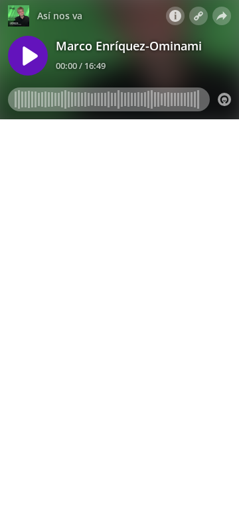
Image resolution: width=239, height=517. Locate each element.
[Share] (221, 16)
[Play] (28, 56)
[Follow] (198, 16)
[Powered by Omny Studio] (224, 99)
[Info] (175, 16)
